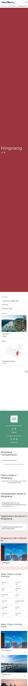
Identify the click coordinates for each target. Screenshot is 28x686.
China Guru (4, 6)
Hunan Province (12, 6)
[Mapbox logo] (3, 409)
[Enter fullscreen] (26, 372)
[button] (26, 2)
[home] (8, 2)
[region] (14, 390)
